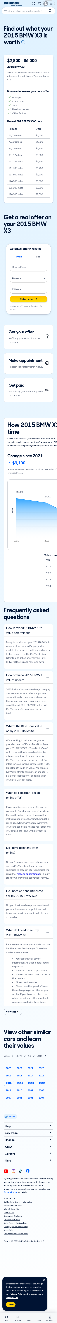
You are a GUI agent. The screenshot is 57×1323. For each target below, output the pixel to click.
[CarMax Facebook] (27, 1171)
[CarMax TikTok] (20, 1171)
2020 (41, 1068)
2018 (19, 1075)
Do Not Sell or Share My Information (18, 1202)
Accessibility (9, 1230)
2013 (31, 1083)
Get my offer (27, 299)
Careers (10, 1154)
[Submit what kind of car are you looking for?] (50, 10)
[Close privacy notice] (44, 1280)
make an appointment (28, 873)
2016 (41, 1075)
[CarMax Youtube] (6, 1171)
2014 (20, 1083)
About (8, 1147)
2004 (41, 1097)
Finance (10, 1140)
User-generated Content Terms (16, 1234)
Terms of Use (12, 1297)
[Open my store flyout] (34, 4)
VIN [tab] (38, 256)
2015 (9, 1083)
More (8, 1160)
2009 (30, 1090)
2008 (41, 1090)
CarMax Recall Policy (12, 1219)
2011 (8, 1090)
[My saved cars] (40, 4)
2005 (30, 1097)
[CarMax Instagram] (13, 1171)
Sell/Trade (11, 1133)
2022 (19, 1068)
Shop (8, 1126)
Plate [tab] (19, 256)
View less (11, 1011)
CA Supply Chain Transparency (16, 1226)
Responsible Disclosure (13, 1216)
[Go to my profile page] (49, 4)
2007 (8, 1097)
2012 (42, 1083)
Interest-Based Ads (11, 1209)
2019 (8, 1075)
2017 (30, 1075)
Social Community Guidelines (15, 1223)
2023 (8, 1068)
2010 (19, 1090)
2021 (30, 1068)
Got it (11, 1304)
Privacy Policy (16, 1294)
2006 (19, 1097)
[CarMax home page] (13, 4)
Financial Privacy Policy (13, 1205)
